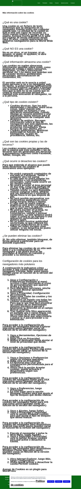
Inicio (39, 3)
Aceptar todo (51, 481)
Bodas (51, 3)
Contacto (73, 3)
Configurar (66, 481)
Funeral (57, 3)
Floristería (45, 3)
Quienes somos (64, 3)
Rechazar (59, 481)
